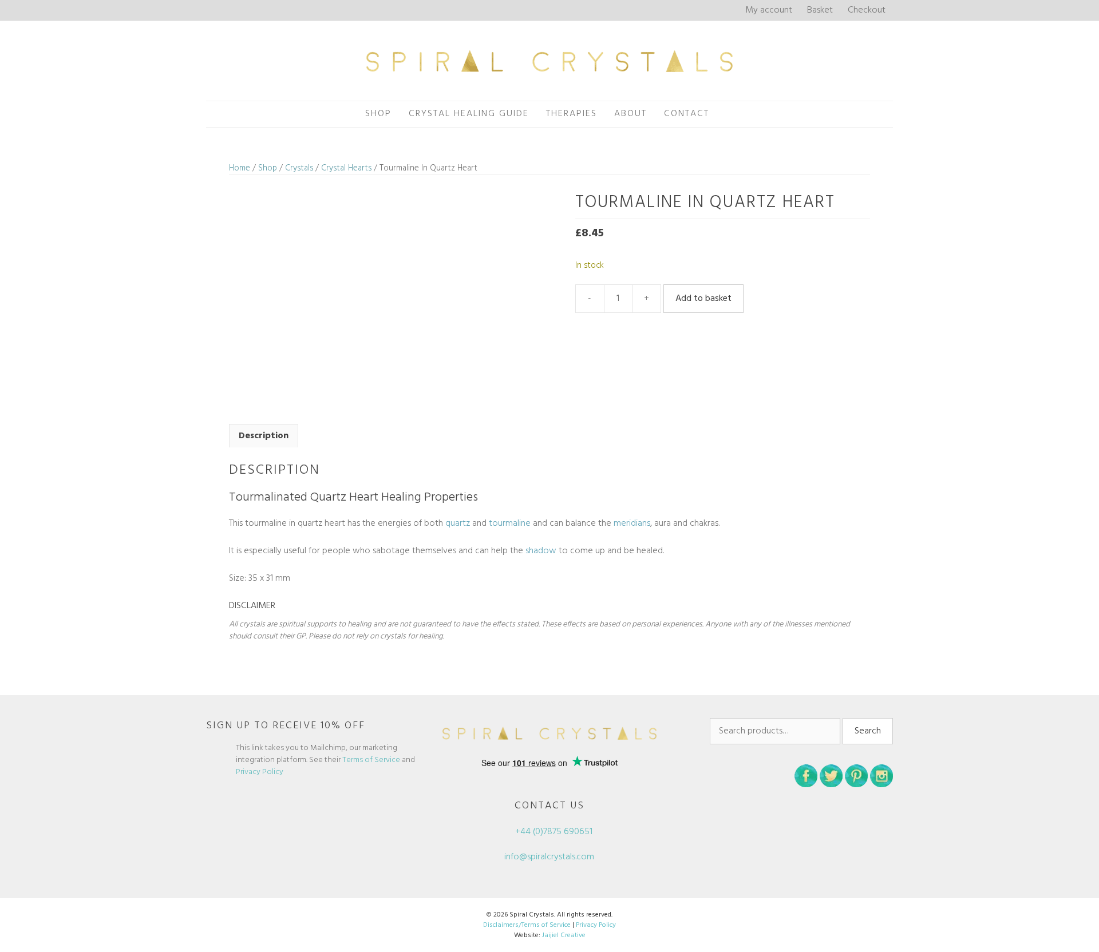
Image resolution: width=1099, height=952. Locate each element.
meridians (632, 523)
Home (239, 168)
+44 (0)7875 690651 (552, 831)
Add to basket (703, 298)
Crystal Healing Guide (469, 113)
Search (868, 731)
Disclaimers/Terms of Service (527, 925)
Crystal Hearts (346, 168)
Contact (686, 113)
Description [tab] (263, 436)
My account (768, 10)
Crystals (299, 168)
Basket (820, 10)
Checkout (866, 10)
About (630, 113)
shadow (540, 551)
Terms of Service (371, 760)
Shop (378, 113)
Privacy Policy (259, 772)
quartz (457, 523)
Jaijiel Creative (564, 935)
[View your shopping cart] (730, 114)
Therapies (571, 113)
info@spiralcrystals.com (549, 857)
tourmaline (510, 523)
